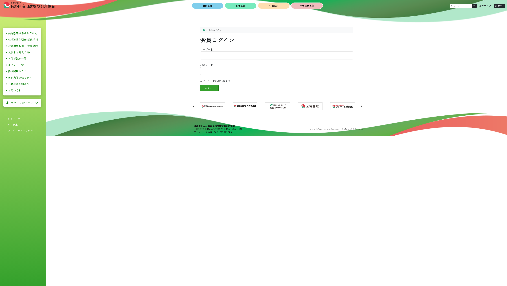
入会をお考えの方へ (20, 52)
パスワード (206, 65)
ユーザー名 (206, 49)
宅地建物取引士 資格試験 (23, 46)
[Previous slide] (194, 106)
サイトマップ (15, 118)
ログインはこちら (22, 103)
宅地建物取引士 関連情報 (23, 39)
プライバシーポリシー (20, 130)
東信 (240, 5)
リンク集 (13, 124)
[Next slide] (361, 106)
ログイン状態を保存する (216, 80)
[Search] (474, 6)
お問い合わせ (16, 90)
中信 (274, 5)
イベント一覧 (16, 65)
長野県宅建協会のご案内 (22, 33)
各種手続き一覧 (17, 59)
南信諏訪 (307, 5)
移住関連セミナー (18, 71)
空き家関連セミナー (20, 77)
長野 (207, 5)
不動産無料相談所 (18, 84)
